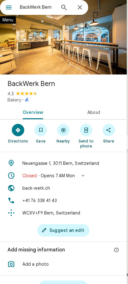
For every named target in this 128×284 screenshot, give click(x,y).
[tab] (31, 111)
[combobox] (37, 7)
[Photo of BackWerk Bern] (63, 37)
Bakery (14, 100)
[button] (63, 175)
